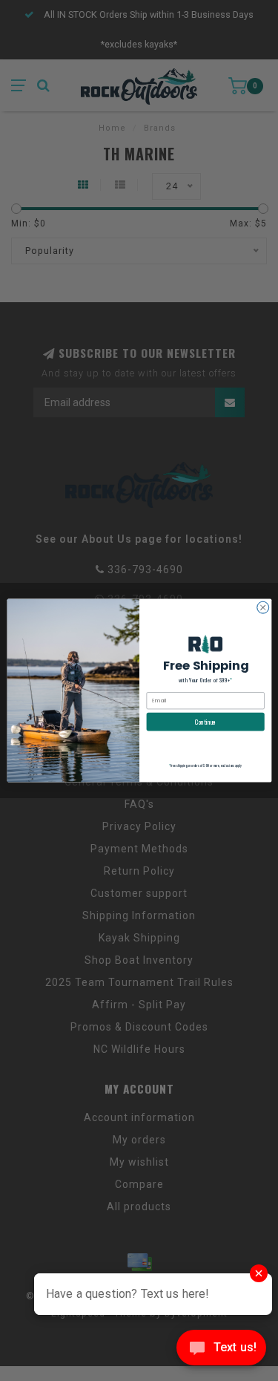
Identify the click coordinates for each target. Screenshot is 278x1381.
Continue (205, 721)
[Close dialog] (262, 607)
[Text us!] (221, 1351)
